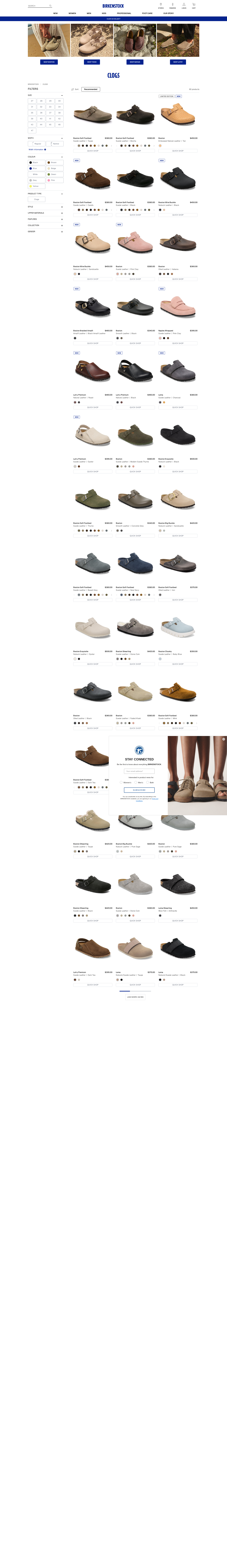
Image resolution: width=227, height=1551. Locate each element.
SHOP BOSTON (49, 62)
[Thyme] (106, 145)
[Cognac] (172, 274)
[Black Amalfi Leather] (75, 338)
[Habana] (160, 274)
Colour (31, 157)
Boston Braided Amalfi (83, 330)
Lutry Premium (79, 395)
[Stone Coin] (125, 274)
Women (72, 13)
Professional (124, 13)
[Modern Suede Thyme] (133, 274)
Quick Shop (92, 151)
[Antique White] (98, 145)
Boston (161, 138)
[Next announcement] (224, 19)
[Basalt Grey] (102, 145)
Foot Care (147, 13)
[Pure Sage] (129, 274)
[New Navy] (121, 595)
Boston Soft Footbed (82, 138)
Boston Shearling (123, 651)
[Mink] (94, 145)
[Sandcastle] (164, 210)
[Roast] (75, 402)
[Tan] (160, 145)
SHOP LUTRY (178, 62)
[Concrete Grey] (121, 338)
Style (30, 207)
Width (31, 138)
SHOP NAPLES (135, 62)
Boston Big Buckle (166, 523)
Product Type (34, 193)
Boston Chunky (165, 651)
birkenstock (33, 84)
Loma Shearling (165, 908)
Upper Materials (36, 213)
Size (30, 95)
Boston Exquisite (165, 459)
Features (32, 219)
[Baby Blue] (160, 659)
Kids (104, 13)
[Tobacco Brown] (164, 274)
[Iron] (160, 595)
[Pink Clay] (117, 274)
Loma (160, 395)
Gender (31, 231)
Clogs (45, 84)
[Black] (87, 145)
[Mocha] (83, 145)
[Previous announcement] (3, 19)
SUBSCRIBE (139, 790)
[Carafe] (79, 210)
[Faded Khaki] (121, 274)
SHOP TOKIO (92, 62)
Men (89, 13)
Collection (33, 225)
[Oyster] (75, 466)
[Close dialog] (223, 739)
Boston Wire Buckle (167, 202)
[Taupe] (79, 145)
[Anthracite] (160, 915)
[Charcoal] (160, 402)
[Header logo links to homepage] (113, 6)
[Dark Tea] (90, 145)
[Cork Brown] (164, 402)
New (55, 13)
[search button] (50, 5)
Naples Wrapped (165, 330)
